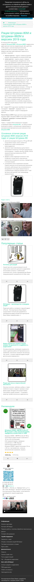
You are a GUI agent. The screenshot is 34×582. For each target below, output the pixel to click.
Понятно (24, 16)
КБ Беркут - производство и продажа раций (16, 305)
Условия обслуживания (8, 534)
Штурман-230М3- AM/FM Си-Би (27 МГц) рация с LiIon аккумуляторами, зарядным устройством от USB (17, 431)
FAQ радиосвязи (6, 567)
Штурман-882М (21, 44)
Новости (3, 552)
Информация (12, 22)
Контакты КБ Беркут (7, 526)
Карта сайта (4, 546)
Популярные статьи (12, 243)
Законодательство (6, 572)
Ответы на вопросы (6, 569)
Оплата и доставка (6, 524)
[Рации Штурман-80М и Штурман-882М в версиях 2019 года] (17, 186)
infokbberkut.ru (9, 486)
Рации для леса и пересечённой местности (14, 384)
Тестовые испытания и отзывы (10, 544)
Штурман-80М (11, 44)
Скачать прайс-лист (7, 554)
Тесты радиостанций (7, 557)
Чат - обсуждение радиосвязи (9, 559)
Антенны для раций (10, 265)
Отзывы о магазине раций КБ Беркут (11, 542)
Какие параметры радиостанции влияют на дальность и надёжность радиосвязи (15, 345)
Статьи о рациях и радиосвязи (10, 565)
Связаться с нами (6, 539)
